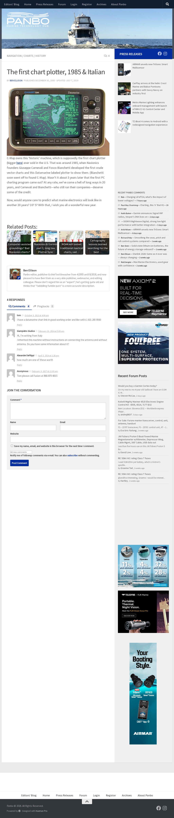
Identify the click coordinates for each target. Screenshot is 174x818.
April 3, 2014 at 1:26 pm (48, 355)
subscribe (72, 455)
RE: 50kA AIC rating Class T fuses (134, 458)
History (40, 55)
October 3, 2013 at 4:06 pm (37, 315)
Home (27, 4)
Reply (19, 324)
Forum (62, 4)
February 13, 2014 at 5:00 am (51, 331)
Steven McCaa (128, 395)
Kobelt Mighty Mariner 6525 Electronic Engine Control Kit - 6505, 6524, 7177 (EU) (141, 403)
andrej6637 (126, 414)
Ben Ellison (16, 80)
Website (14, 433)
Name (13, 422)
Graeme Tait (127, 468)
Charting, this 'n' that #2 (152, 205)
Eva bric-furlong (129, 430)
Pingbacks (45, 306)
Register (87, 4)
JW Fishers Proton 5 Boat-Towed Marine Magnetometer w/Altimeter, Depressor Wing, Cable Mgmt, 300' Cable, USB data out (141, 439)
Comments (20, 306)
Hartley (124, 480)
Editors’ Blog (11, 4)
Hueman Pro (41, 811)
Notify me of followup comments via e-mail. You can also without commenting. (55, 455)
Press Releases (44, 4)
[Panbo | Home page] (28, 19)
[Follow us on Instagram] (165, 54)
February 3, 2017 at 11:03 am (45, 371)
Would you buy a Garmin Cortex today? (137, 385)
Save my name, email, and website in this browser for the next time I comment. (54, 446)
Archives (101, 4)
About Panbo (118, 4)
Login (74, 4)
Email (62, 422)
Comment (16, 399)
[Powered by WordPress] (19, 811)
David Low (126, 452)
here (19, 163)
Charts (28, 55)
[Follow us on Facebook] (160, 54)
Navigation (14, 55)
